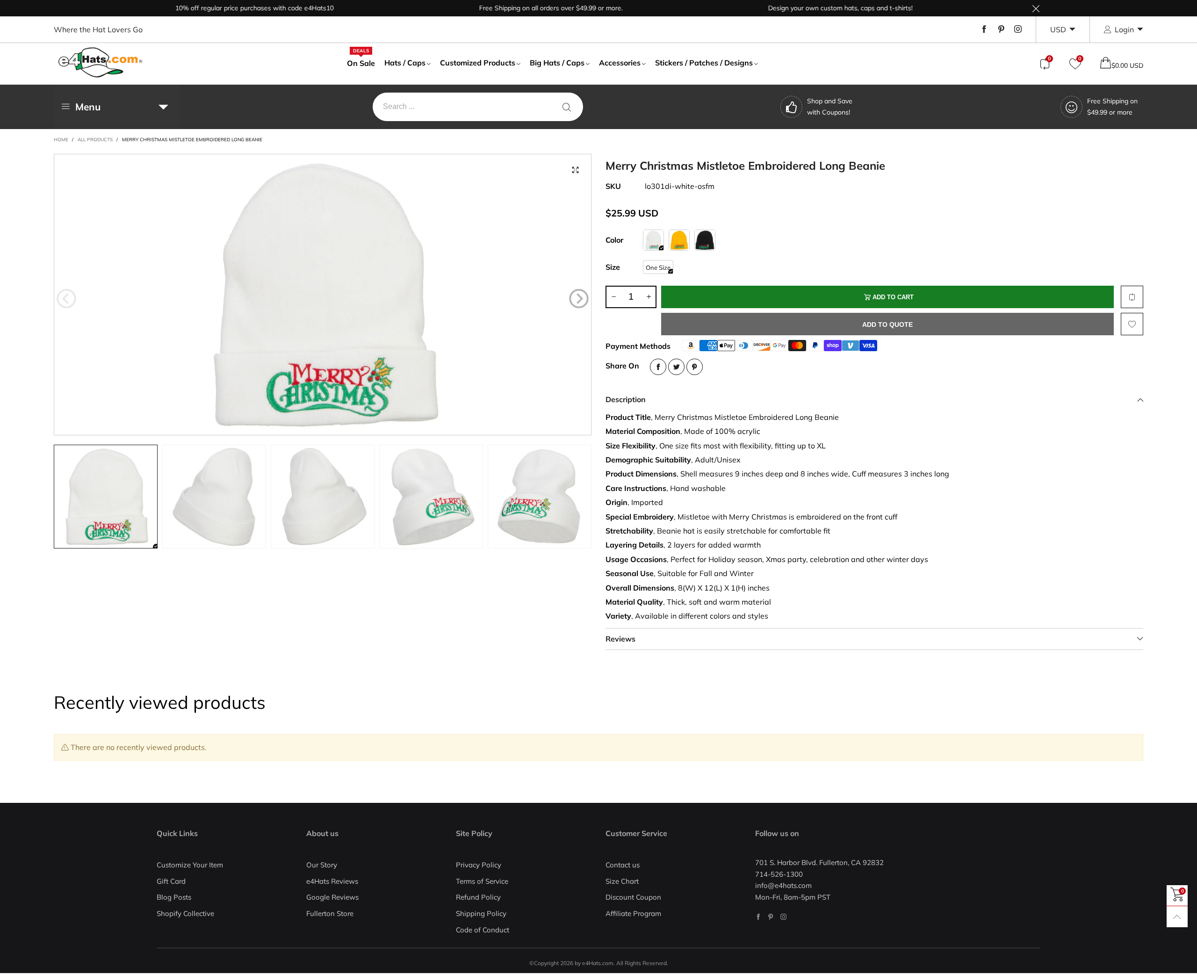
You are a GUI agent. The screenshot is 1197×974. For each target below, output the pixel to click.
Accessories (620, 62)
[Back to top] (1177, 916)
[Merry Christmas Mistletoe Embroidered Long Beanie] (322, 294)
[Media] (575, 170)
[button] (66, 299)
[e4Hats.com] (100, 62)
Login (1124, 29)
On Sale (361, 63)
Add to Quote (887, 324)
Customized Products (477, 62)
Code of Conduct (482, 929)
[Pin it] (694, 367)
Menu (88, 107)
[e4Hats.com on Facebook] (758, 916)
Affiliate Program (633, 913)
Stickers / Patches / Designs (704, 62)
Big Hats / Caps (557, 62)
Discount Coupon (633, 897)
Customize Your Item (190, 864)
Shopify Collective (185, 913)
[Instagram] (1018, 29)
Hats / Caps (404, 62)
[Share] (658, 367)
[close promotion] (1036, 8)
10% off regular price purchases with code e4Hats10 (228, 8)
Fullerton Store (329, 913)
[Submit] (567, 107)
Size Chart (622, 881)
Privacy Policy (478, 864)
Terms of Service (482, 881)
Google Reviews (332, 897)
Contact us (623, 864)
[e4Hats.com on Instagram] (783, 916)
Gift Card (171, 881)
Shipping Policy (481, 913)
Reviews (620, 638)
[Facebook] (984, 29)
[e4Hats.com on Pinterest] (770, 916)
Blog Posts (174, 897)
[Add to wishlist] (1132, 324)
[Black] (704, 240)
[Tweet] (676, 367)
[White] (653, 240)
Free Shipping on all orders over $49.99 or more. (524, 8)
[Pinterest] (1001, 29)
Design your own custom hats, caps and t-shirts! (814, 8)
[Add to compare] (1132, 297)
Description (626, 399)
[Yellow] (679, 240)
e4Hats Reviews (332, 881)
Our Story (321, 864)
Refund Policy (478, 897)
